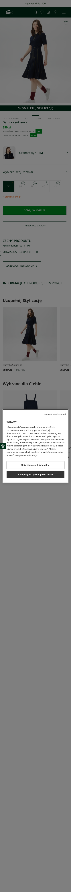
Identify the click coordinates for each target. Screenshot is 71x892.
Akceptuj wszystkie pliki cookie (35, 474)
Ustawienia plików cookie (35, 465)
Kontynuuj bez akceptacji (54, 414)
